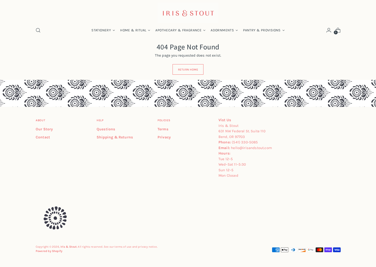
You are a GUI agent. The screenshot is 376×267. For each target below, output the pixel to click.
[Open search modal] (38, 30)
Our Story (44, 129)
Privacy (164, 137)
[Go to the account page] (328, 30)
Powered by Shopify (49, 251)
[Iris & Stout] (188, 13)
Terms (163, 129)
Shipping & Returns (115, 137)
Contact (43, 137)
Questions (106, 129)
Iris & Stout (68, 246)
